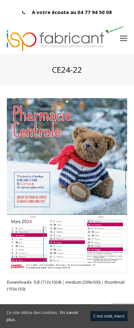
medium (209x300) (82, 282)
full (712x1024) (47, 282)
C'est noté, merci (109, 316)
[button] (123, 38)
